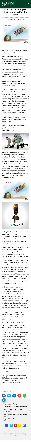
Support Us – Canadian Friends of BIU (15, 419)
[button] (28, 4)
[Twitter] (11, 425)
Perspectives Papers (10, 404)
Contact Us (7, 412)
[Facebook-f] (6, 425)
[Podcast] (19, 425)
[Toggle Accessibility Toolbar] (4, 400)
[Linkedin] (24, 425)
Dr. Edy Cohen (11, 19)
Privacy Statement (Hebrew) (13, 409)
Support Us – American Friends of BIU (15, 415)
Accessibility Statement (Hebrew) (15, 406)
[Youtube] (15, 425)
